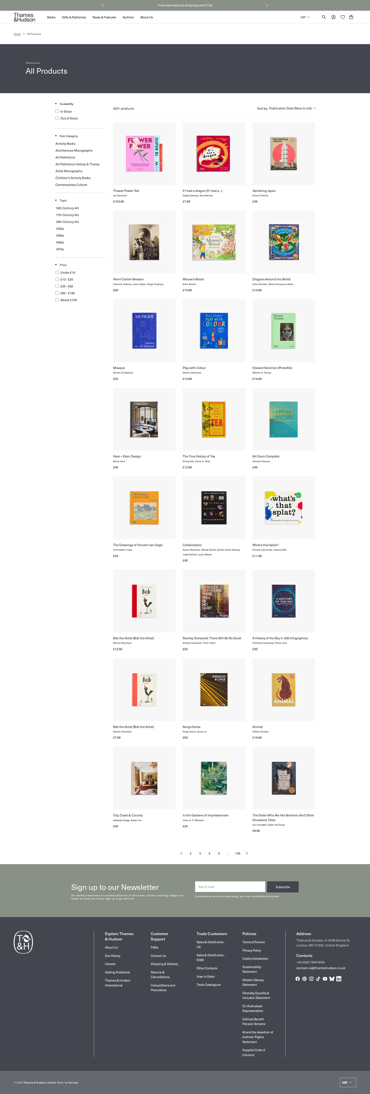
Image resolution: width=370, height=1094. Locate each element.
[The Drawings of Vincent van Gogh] (144, 508)
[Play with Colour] (214, 330)
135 (237, 853)
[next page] (247, 853)
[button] (103, 5)
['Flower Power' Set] (144, 153)
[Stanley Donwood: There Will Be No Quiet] (214, 601)
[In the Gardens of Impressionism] (214, 778)
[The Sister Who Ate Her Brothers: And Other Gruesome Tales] (283, 778)
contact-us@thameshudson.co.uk (320, 967)
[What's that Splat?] (283, 508)
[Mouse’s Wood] (214, 242)
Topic (63, 200)
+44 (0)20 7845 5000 (310, 962)
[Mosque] (144, 330)
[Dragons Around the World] (283, 242)
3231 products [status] (123, 108)
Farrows (73, 1082)
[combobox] (286, 108)
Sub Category (68, 136)
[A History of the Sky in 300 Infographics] (283, 601)
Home (17, 34)
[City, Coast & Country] (144, 778)
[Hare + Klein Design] (144, 419)
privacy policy (230, 896)
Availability (66, 104)
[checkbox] (79, 111)
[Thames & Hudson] (24, 17)
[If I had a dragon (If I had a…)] (214, 153)
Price (63, 265)
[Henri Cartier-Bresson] (144, 242)
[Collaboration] (214, 508)
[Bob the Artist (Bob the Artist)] (144, 601)
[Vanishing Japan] (283, 153)
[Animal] (283, 689)
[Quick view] (120, 178)
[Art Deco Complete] (283, 419)
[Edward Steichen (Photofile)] (283, 330)
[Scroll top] (364, 1088)
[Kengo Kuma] (214, 689)
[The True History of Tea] (214, 419)
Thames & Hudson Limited (39, 1082)
